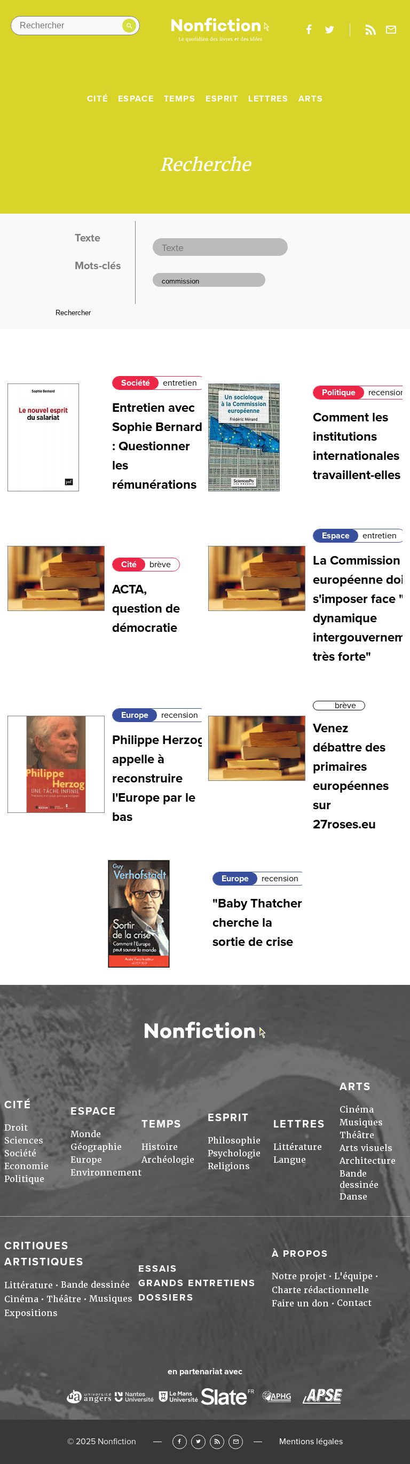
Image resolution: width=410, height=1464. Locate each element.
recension (386, 392)
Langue (289, 1159)
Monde (85, 1134)
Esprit (222, 99)
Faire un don (300, 1303)
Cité (97, 99)
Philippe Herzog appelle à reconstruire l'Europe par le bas (158, 778)
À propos (300, 1253)
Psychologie (234, 1153)
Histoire (159, 1147)
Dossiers (166, 1297)
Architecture (368, 1160)
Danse (353, 1196)
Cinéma (357, 1109)
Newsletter (391, 30)
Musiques (361, 1122)
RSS (217, 1442)
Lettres (268, 99)
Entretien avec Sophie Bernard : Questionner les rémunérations (157, 446)
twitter (329, 30)
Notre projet (299, 1276)
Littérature (297, 1147)
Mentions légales (311, 1441)
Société (135, 383)
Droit (16, 1127)
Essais (157, 1268)
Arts (310, 99)
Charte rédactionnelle (320, 1290)
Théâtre (357, 1135)
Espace (136, 99)
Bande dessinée (359, 1179)
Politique (339, 392)
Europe (134, 715)
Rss (370, 30)
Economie (26, 1166)
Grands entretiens (197, 1283)
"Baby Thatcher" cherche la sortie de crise (260, 923)
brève (160, 564)
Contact (354, 1303)
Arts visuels (366, 1148)
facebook (308, 30)
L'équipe (353, 1276)
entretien (180, 383)
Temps (180, 99)
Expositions (31, 1313)
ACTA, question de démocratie (146, 609)
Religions (229, 1166)
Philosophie (234, 1140)
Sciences (23, 1140)
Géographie (96, 1147)
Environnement (105, 1172)
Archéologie (167, 1159)
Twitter (198, 1442)
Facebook (179, 1442)
